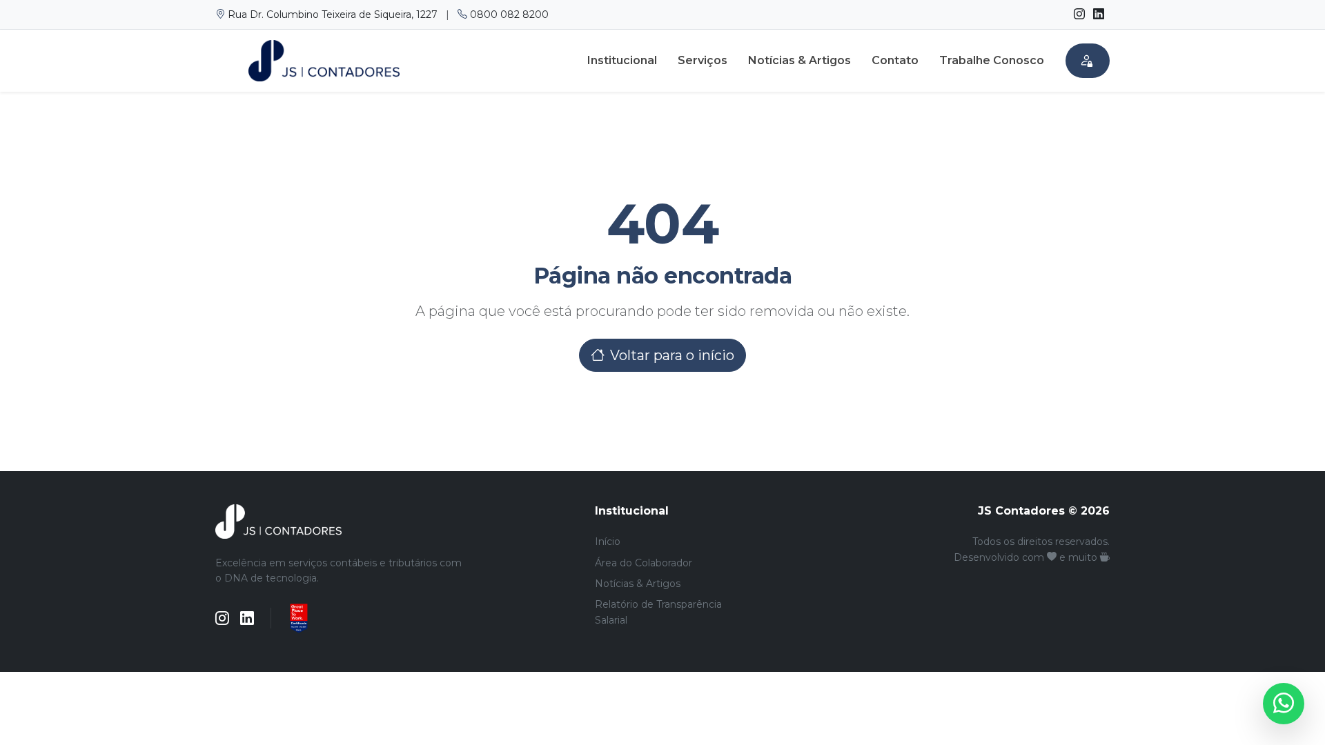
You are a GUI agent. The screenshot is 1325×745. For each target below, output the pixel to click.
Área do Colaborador (643, 563)
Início (607, 541)
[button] (1088, 60)
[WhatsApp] (1283, 703)
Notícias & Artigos (799, 60)
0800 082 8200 (508, 14)
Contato (895, 60)
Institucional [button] (622, 60)
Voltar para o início (672, 355)
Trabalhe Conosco (991, 60)
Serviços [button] (702, 60)
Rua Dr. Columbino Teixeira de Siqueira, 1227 (332, 14)
